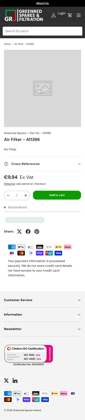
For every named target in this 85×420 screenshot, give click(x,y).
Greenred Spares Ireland (27, 410)
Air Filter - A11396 (24, 44)
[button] (70, 15)
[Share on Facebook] (28, 231)
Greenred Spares (15, 133)
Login (62, 13)
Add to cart (57, 195)
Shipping (9, 184)
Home (7, 44)
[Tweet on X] (19, 231)
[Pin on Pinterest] (36, 231)
